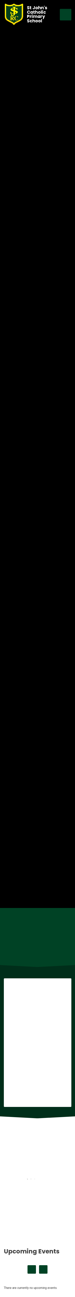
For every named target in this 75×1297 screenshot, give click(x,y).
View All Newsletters (37, 1222)
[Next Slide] (43, 952)
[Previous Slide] (32, 952)
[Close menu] (65, 14)
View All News (37, 1234)
